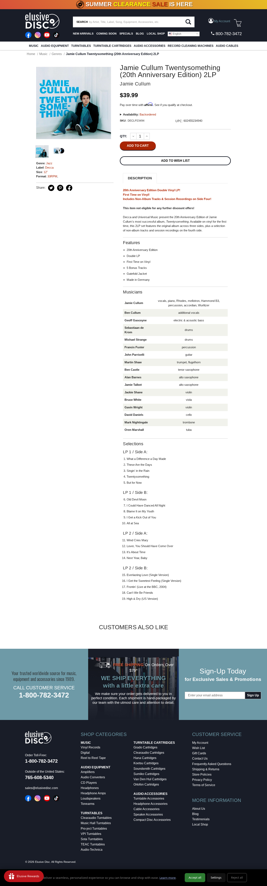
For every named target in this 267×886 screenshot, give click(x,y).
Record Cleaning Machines (190, 45)
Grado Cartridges (145, 747)
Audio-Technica (91, 849)
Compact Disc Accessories (152, 819)
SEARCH (82, 21)
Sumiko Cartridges (146, 774)
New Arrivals (83, 33)
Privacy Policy (202, 779)
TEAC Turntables (93, 844)
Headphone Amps (93, 793)
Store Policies (201, 774)
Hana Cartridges (145, 758)
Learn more (167, 878)
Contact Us (200, 758)
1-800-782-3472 (44, 695)
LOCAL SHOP (156, 33)
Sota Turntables (92, 839)
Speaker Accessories (148, 814)
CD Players (89, 782)
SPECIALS (126, 33)
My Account (200, 742)
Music (34, 45)
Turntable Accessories (149, 798)
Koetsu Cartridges (146, 763)
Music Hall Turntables (96, 823)
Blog (195, 814)
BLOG (140, 33)
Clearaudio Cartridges (149, 752)
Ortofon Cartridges (146, 784)
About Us (198, 808)
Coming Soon (106, 33)
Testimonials (201, 819)
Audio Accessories (149, 45)
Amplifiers (88, 772)
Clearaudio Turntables (96, 817)
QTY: (123, 136)
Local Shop (200, 824)
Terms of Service (203, 785)
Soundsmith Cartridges (149, 768)
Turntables (81, 45)
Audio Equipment (55, 45)
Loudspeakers (90, 798)
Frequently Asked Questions (211, 764)
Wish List (198, 748)
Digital (85, 752)
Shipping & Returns (205, 769)
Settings (216, 877)
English (176, 33)
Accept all (195, 877)
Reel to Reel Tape (93, 758)
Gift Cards (199, 753)
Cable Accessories (146, 809)
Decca (49, 167)
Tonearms (87, 803)
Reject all (237, 877)
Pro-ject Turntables (94, 828)
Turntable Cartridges (112, 45)
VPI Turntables (91, 833)
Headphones (90, 788)
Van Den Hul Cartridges (150, 779)
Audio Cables (227, 45)
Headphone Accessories (151, 803)
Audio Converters (93, 777)
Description (140, 178)
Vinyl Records (90, 747)
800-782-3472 (228, 33)
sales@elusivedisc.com (41, 788)
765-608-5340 (39, 777)
